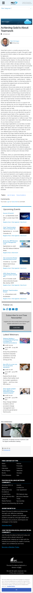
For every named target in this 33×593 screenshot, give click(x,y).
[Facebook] (7, 309)
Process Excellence (21, 195)
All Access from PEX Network (8, 497)
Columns (19, 468)
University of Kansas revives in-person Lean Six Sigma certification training (16, 440)
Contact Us (20, 487)
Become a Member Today (22, 497)
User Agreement (22, 490)
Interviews (5, 468)
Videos (4, 466)
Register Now (7, 222)
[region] (16, 584)
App (18, 475)
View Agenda (15, 222)
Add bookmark (6, 34)
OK (16, 589)
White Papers (6, 470)
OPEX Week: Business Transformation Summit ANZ (10, 275)
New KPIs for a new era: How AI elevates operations (10, 366)
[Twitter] (10, 309)
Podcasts (19, 466)
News (3, 463)
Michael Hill (7, 450)
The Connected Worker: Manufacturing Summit (10, 258)
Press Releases (6, 475)
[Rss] (16, 309)
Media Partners (6, 501)
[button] (16, 8)
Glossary (19, 473)
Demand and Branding (9, 503)
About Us (5, 487)
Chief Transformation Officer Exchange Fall (9, 228)
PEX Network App (22, 494)
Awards (19, 485)
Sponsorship (20, 501)
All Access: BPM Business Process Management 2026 (10, 242)
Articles (19, 463)
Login (8, 201)
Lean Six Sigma (11, 195)
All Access (20, 503)
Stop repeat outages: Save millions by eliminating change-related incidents (9, 391)
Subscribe (14, 201)
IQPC (19, 567)
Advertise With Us (7, 485)
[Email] (13, 309)
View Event (23, 222)
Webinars (19, 470)
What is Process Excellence (7, 491)
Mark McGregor (14, 41)
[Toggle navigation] (3, 3)
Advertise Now (7, 525)
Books (4, 473)
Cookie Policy (6, 494)
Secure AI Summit (8, 213)
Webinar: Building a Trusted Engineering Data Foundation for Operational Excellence (10, 341)
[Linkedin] (4, 309)
